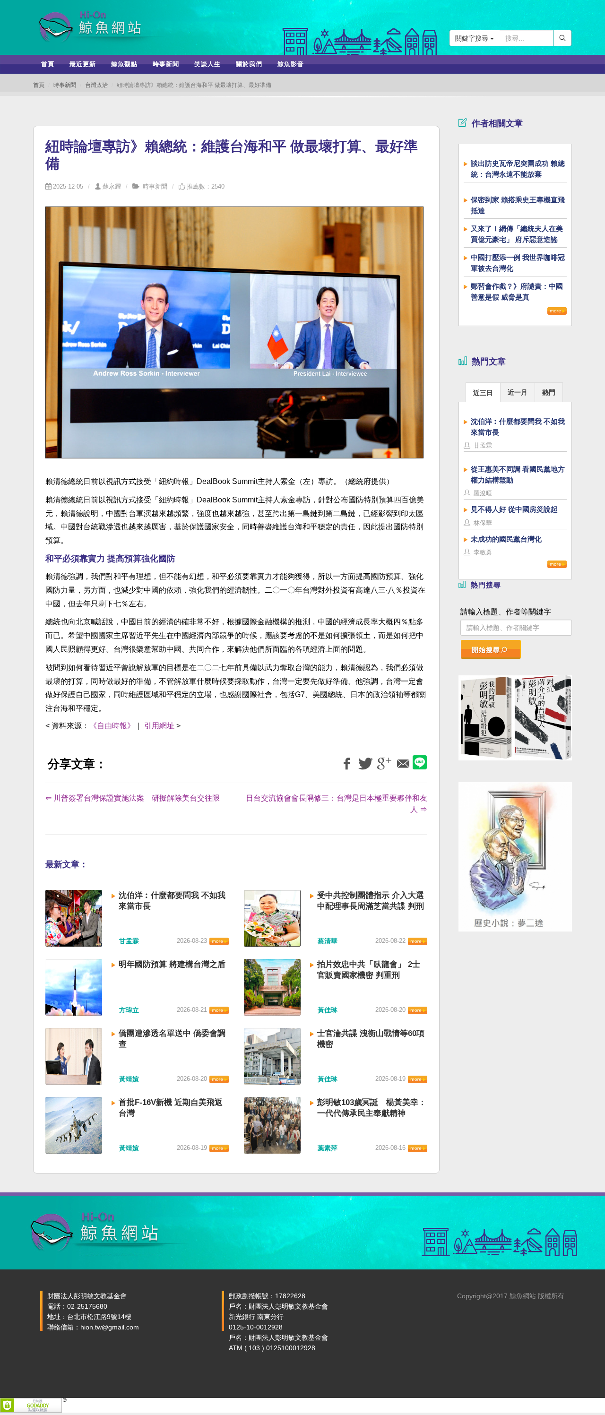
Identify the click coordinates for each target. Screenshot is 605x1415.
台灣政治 (96, 85)
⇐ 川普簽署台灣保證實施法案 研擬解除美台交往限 (132, 798)
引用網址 (159, 726)
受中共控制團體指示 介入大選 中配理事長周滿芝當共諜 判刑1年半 (370, 906)
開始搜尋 (486, 650)
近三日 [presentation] (483, 393)
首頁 (38, 85)
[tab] (483, 392)
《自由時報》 (112, 726)
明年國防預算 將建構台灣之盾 (172, 964)
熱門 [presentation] (548, 392)
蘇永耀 (112, 186)
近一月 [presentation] (517, 392)
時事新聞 (64, 85)
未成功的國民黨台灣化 (506, 539)
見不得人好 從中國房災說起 (514, 509)
